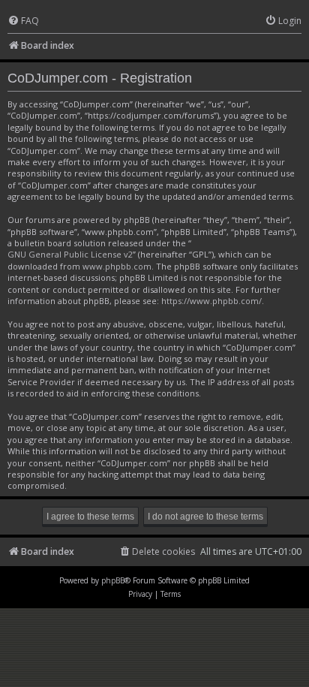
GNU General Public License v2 (70, 254)
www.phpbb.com (117, 266)
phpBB (112, 580)
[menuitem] (23, 21)
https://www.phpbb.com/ (211, 300)
